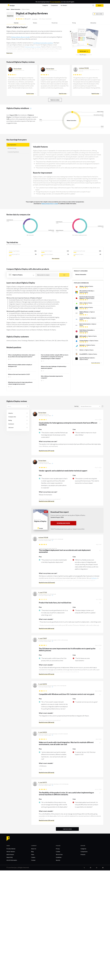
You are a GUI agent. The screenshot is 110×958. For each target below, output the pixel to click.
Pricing (74, 22)
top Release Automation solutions (43, 43)
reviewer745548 (43, 537)
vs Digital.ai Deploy (86, 286)
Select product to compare (43, 275)
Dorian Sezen (42, 412)
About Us (33, 848)
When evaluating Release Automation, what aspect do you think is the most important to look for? (21, 355)
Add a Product (10, 854)
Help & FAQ (10, 857)
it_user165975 (42, 782)
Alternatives (93, 22)
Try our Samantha (55, 2)
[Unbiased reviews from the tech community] (11, 5)
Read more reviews (55, 100)
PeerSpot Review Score (86, 406)
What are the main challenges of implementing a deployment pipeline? (53, 367)
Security (58, 860)
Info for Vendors (11, 851)
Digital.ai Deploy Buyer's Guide (20, 37)
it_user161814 (42, 732)
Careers (33, 857)
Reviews (35, 22)
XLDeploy (94, 578)
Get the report (83, 51)
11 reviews (34, 19)
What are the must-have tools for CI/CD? (19, 374)
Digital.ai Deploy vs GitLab (33, 47)
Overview (16, 22)
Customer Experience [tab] (13, 152)
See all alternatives (95, 362)
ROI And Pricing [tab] (12, 148)
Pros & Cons (54, 22)
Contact (33, 860)
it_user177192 (42, 592)
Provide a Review (11, 848)
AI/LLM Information (12, 860)
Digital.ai (22, 15)
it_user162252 (42, 684)
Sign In (99, 5)
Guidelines (58, 857)
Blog (32, 851)
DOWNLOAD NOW (63, 523)
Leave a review (99, 13)
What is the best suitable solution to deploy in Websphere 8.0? (20, 365)
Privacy (58, 848)
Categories (83, 848)
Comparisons (84, 851)
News (32, 854)
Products (83, 854)
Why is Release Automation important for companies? (52, 377)
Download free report (60, 512)
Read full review (30, 93)
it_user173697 (42, 638)
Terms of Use (59, 854)
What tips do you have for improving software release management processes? (20, 383)
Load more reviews (67, 829)
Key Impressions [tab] (12, 144)
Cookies (58, 851)
